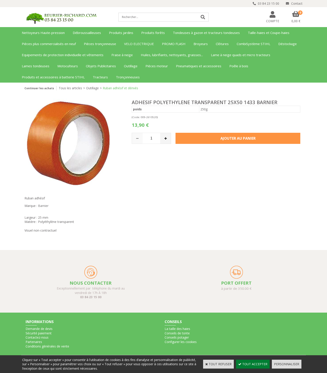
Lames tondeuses (35, 66)
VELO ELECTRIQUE (139, 44)
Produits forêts (153, 32)
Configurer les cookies (181, 342)
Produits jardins (121, 32)
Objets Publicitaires (101, 66)
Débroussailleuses (87, 32)
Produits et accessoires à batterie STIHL (53, 77)
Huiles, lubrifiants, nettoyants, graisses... (172, 55)
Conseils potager (177, 337)
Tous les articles (70, 88)
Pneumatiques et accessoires (198, 66)
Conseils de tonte (177, 333)
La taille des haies (177, 329)
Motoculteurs (67, 66)
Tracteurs (100, 77)
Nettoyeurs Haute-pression (43, 32)
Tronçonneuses (128, 77)
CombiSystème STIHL (253, 44)
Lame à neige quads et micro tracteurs (240, 55)
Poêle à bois (238, 66)
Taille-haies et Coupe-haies (268, 32)
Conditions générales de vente (47, 346)
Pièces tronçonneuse (100, 44)
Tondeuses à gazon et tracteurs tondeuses (206, 32)
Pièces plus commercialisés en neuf (49, 44)
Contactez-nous (37, 337)
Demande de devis (39, 329)
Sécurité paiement (39, 333)
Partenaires (34, 342)
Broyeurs (201, 44)
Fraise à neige (122, 55)
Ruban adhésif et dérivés (120, 88)
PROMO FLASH (174, 44)
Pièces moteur (156, 66)
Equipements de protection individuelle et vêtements (62, 55)
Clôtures (222, 44)
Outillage (130, 66)
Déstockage (287, 44)
